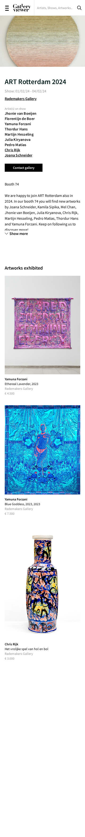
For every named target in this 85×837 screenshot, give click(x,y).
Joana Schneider (18, 155)
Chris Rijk (12, 149)
